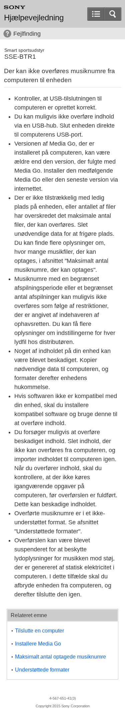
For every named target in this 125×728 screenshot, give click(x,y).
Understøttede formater (42, 670)
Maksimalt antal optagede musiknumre (60, 657)
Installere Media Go (38, 644)
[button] (112, 14)
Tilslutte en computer (39, 630)
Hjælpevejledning (34, 18)
